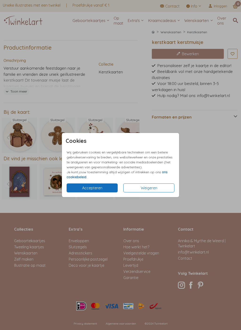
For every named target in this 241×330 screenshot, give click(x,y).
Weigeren (149, 188)
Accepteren (92, 188)
